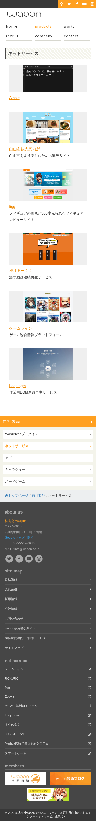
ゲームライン (20, 328)
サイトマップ (14, 648)
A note (14, 98)
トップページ (18, 496)
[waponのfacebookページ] (77, 4)
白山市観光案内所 (24, 149)
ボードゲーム (15, 481)
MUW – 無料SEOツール (21, 706)
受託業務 (11, 589)
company (44, 35)
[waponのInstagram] (92, 4)
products (43, 26)
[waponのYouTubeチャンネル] (84, 4)
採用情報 (11, 599)
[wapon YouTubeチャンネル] (30, 559)
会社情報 (11, 609)
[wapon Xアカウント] (10, 559)
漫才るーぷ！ (20, 270)
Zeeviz (9, 696)
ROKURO (11, 678)
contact (71, 35)
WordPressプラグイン (21, 434)
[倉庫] (61, 4)
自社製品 (11, 421)
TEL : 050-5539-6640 (20, 543)
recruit (12, 35)
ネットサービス (16, 446)
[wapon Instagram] (39, 559)
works (69, 26)
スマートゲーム (15, 753)
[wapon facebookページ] (20, 559)
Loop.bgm (17, 385)
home (11, 26)
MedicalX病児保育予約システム (27, 743)
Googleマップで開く (19, 538)
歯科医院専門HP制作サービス (25, 638)
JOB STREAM (14, 734)
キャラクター (15, 470)
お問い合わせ (14, 618)
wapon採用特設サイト (20, 628)
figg (12, 206)
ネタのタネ (12, 724)
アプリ (10, 458)
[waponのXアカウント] (69, 4)
